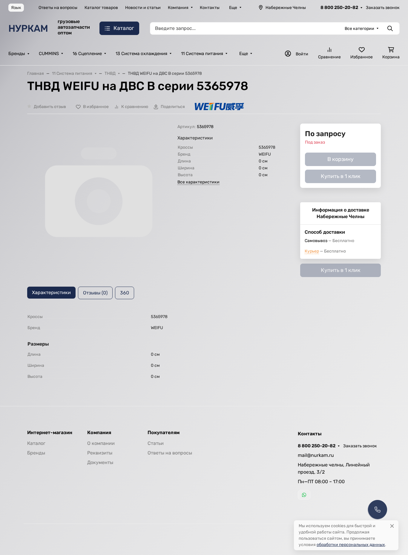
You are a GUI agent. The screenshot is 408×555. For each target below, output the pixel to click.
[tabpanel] (204, 346)
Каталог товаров (101, 7)
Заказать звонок (383, 7)
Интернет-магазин (49, 432)
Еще (233, 7)
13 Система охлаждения (141, 53)
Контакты (210, 7)
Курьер (312, 251)
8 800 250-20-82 (339, 7)
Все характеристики (198, 182)
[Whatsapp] (304, 495)
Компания (178, 7)
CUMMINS (49, 53)
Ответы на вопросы (58, 7)
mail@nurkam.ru (316, 455)
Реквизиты (99, 453)
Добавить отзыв (50, 106)
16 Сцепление (87, 53)
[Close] (392, 526)
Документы (100, 462)
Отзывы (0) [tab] (95, 293)
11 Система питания (202, 53)
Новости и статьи (143, 7)
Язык (16, 7)
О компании (101, 443)
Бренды (16, 53)
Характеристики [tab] (51, 292)
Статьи (156, 443)
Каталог (36, 443)
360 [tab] (124, 293)
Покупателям (164, 432)
